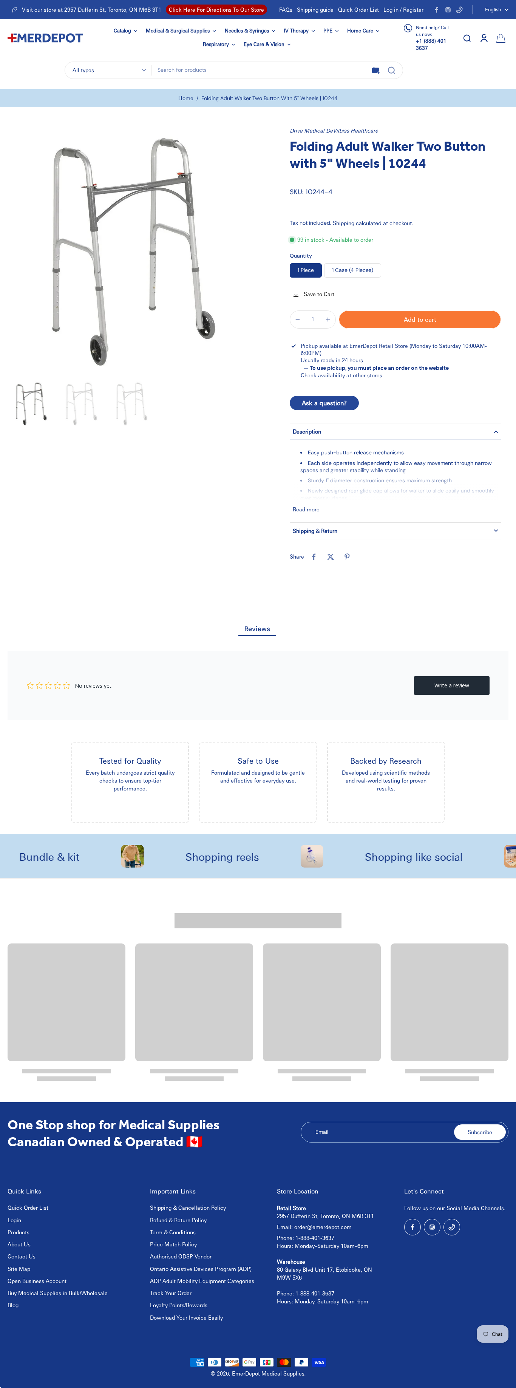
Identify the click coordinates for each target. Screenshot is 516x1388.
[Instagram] (448, 9)
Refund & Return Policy (178, 1220)
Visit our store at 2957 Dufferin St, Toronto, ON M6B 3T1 (91, 9)
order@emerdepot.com (323, 1226)
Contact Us (22, 1256)
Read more (306, 509)
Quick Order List (358, 9)
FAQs (285, 9)
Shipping (344, 222)
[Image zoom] (133, 252)
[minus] (297, 319)
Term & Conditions (173, 1232)
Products (18, 1232)
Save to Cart (318, 293)
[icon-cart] (500, 37)
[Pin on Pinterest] (347, 556)
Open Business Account (37, 1280)
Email (321, 1132)
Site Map (19, 1268)
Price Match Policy (173, 1244)
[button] (420, 319)
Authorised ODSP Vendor (181, 1256)
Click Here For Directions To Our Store (216, 9)
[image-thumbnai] (31, 404)
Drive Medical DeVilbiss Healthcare (334, 130)
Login (14, 1220)
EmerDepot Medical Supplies (268, 1373)
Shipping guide (315, 9)
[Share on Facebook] (314, 556)
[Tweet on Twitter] (330, 556)
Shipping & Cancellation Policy (188, 1207)
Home (185, 97)
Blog (13, 1305)
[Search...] (391, 70)
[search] (467, 37)
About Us (19, 1244)
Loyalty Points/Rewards (178, 1305)
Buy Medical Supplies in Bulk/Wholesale (58, 1292)
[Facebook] (436, 9)
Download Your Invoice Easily (186, 1317)
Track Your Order (171, 1292)
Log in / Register (403, 9)
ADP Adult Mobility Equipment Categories (202, 1280)
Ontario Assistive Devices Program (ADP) (201, 1268)
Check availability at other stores (341, 375)
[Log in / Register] (483, 38)
